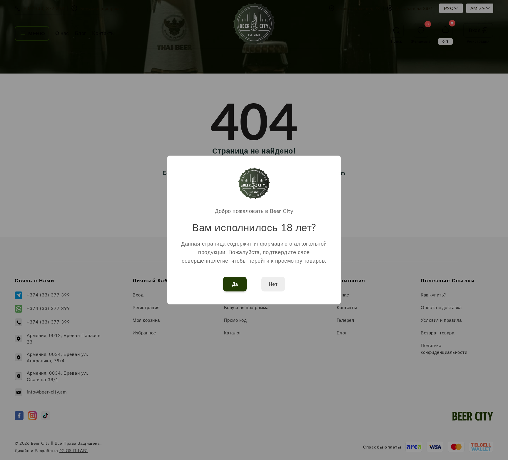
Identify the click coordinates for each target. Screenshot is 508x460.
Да (235, 284)
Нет (273, 284)
